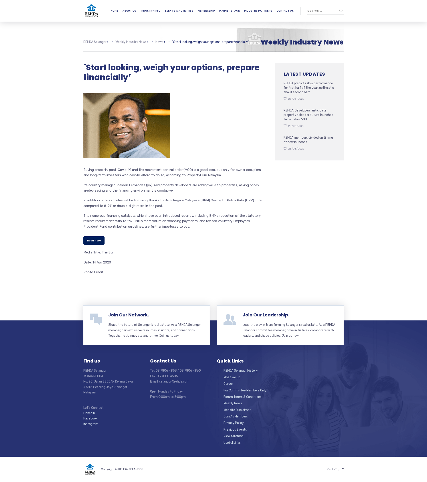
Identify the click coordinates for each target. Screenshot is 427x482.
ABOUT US (129, 10)
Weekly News (233, 403)
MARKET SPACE (229, 10)
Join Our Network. (128, 315)
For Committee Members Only (245, 390)
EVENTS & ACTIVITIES (179, 10)
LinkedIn (89, 413)
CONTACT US (285, 10)
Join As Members (236, 416)
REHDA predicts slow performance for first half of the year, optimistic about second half (309, 87)
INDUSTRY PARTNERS (258, 10)
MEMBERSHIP (206, 10)
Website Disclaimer (237, 410)
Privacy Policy (234, 423)
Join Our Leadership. (266, 315)
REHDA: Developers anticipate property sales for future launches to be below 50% (308, 115)
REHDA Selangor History (241, 371)
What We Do (232, 377)
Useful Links (232, 443)
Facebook (90, 418)
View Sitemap (234, 436)
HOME (114, 10)
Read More (94, 240)
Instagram (90, 424)
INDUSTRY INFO (151, 10)
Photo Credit (93, 272)
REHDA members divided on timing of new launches (308, 140)
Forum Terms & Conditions (243, 397)
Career (228, 384)
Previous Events (235, 429)
